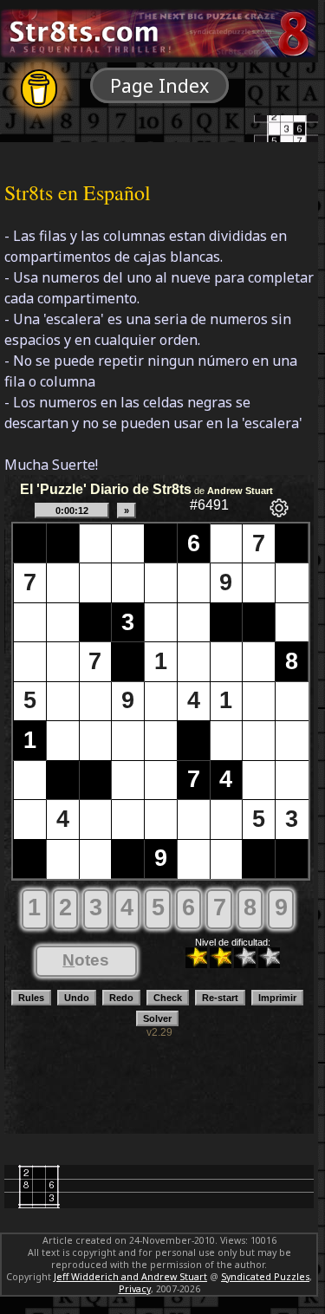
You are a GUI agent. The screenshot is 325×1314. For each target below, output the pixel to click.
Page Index (159, 85)
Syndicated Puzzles (265, 1277)
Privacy (135, 1289)
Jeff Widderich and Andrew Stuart (130, 1277)
